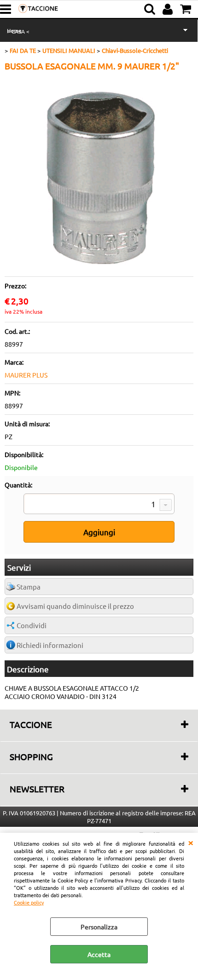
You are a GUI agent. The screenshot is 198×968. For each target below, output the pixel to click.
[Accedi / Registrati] (168, 9)
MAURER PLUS (26, 375)
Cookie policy (29, 902)
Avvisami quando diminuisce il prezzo (75, 605)
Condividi (32, 625)
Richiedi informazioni (50, 645)
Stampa (29, 586)
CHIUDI (190, 842)
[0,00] (186, 9)
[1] (99, 504)
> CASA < (18, 31)
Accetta (99, 954)
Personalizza (99, 926)
